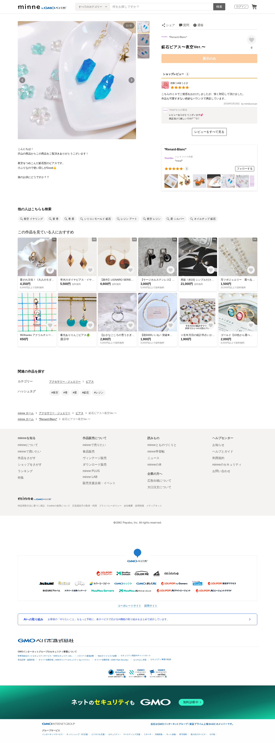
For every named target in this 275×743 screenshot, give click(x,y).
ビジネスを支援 (98, 734)
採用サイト (150, 605)
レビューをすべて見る (209, 131)
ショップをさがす (30, 464)
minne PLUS (91, 470)
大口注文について (159, 487)
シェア (170, 25)
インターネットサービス (52, 734)
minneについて (28, 445)
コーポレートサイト (129, 605)
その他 (212, 734)
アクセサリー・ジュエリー (65, 381)
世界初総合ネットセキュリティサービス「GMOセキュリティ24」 (45, 656)
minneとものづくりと (162, 445)
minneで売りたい (94, 445)
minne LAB (90, 476)
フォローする (245, 168)
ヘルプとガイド (222, 451)
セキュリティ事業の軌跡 (160, 659)
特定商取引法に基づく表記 (31, 505)
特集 (21, 477)
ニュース (153, 458)
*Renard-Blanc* (178, 36)
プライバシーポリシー (110, 505)
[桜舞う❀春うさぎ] (175, 87)
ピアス (90, 381)
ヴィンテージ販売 (95, 458)
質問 (186, 25)
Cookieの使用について (58, 505)
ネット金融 (171, 734)
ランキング (25, 471)
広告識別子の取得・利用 (84, 505)
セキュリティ (114, 734)
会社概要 (128, 505)
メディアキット (154, 505)
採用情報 (139, 505)
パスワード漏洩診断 (85, 656)
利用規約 (218, 458)
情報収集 (159, 734)
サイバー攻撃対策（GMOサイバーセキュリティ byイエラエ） (65, 660)
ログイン (241, 6)
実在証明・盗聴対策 (26, 660)
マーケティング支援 (131, 734)
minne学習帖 (156, 451)
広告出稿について (159, 480)
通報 (200, 25)
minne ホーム (26, 413)
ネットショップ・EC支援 (77, 734)
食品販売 (89, 451)
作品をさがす (27, 458)
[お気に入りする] (251, 39)
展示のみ (209, 58)
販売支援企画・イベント (99, 483)
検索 (219, 6)
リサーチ (147, 734)
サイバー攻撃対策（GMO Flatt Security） (111, 660)
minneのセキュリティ (227, 464)
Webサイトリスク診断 (107, 656)
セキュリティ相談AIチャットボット (136, 655)
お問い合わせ (221, 471)
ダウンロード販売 (95, 464)
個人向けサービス (198, 734)
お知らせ (218, 445)
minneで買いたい (29, 451)
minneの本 (154, 464)
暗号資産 (183, 734)
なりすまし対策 (139, 660)
